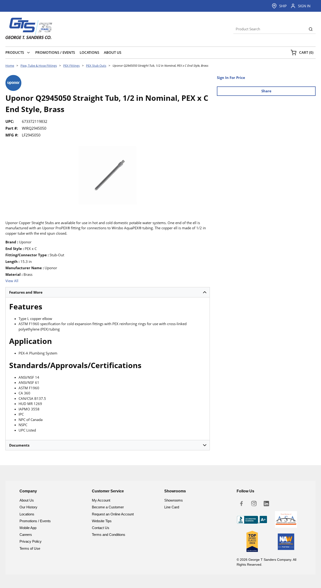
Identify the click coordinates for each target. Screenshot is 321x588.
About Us (27, 500)
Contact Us (100, 528)
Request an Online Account (113, 514)
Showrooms (173, 500)
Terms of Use (30, 548)
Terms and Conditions (108, 535)
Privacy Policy (31, 541)
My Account (101, 500)
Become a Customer (108, 507)
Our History (28, 507)
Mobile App (28, 528)
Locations (27, 514)
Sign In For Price (231, 77)
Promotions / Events (35, 521)
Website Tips (102, 521)
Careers (26, 535)
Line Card (171, 507)
